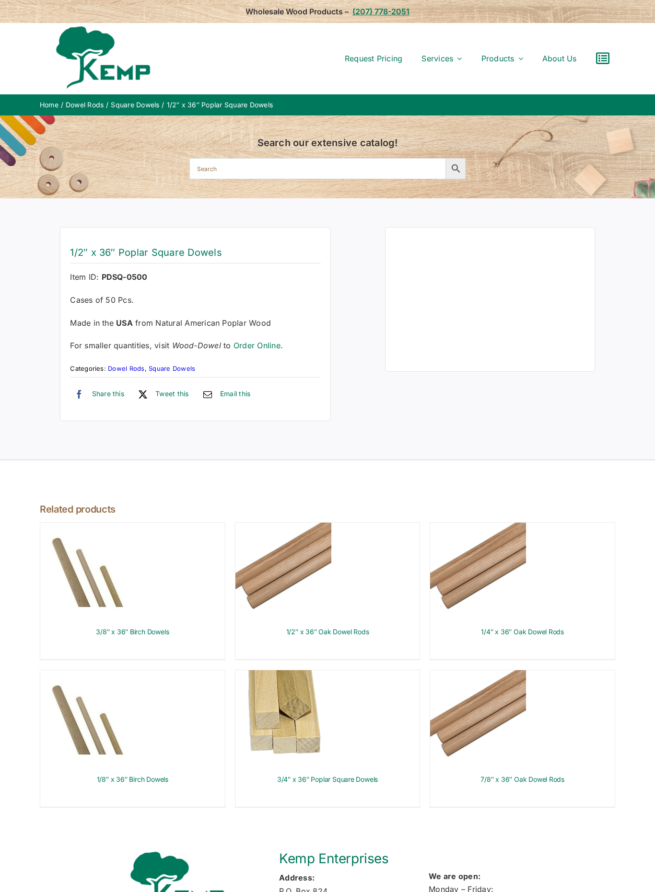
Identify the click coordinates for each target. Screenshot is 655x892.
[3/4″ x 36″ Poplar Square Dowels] (283, 676)
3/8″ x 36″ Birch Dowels (132, 632)
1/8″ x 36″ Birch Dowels (132, 779)
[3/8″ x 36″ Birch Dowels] (88, 529)
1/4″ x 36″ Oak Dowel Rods (522, 632)
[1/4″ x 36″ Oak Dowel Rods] (478, 529)
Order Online (257, 345)
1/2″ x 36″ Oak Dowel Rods (327, 632)
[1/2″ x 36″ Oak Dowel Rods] (283, 529)
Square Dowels (172, 368)
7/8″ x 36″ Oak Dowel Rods (522, 779)
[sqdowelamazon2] (490, 299)
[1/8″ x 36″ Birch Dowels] (88, 676)
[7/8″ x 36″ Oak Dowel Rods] (478, 676)
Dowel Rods (126, 368)
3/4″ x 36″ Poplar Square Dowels (327, 779)
